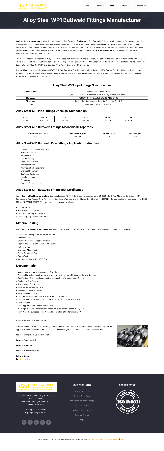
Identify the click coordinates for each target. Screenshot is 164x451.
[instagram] (42, 422)
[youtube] (36, 422)
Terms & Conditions (99, 439)
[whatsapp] (48, 422)
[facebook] (30, 422)
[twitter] (24, 422)
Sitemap (123, 439)
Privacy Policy (113, 439)
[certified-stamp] (128, 391)
